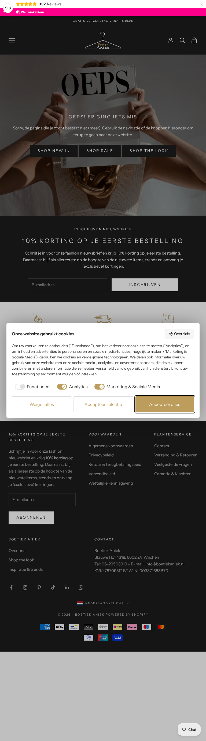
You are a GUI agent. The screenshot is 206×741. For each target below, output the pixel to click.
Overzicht (182, 333)
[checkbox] (31, 386)
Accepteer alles (164, 404)
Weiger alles (42, 404)
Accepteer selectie (103, 404)
